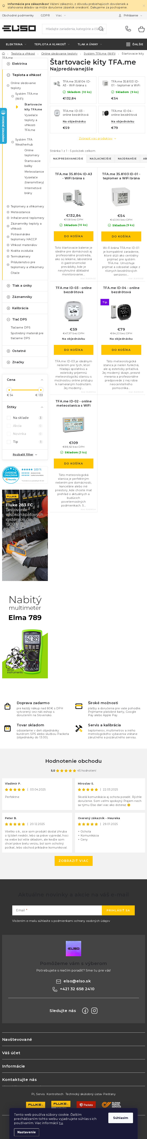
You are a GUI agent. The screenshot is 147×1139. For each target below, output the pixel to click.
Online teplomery (31, 153)
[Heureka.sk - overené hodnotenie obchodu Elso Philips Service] (25, 475)
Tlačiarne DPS (21, 327)
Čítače (15, 273)
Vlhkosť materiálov (24, 245)
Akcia (27, 426)
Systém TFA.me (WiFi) (26, 96)
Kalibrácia (20, 308)
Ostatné (19, 351)
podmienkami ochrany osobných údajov (82, 921)
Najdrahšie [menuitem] (127, 158)
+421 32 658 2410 (129, 29)
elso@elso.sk (77, 981)
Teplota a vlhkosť (26, 75)
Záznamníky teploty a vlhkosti (26, 226)
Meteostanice (34, 171)
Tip (27, 442)
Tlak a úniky (22, 285)
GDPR (45, 15)
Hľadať (101, 29)
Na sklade (27, 418)
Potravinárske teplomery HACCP (24, 237)
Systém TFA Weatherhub (24, 142)
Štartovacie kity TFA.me (33, 107)
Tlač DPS (19, 319)
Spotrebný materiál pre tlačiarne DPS (27, 336)
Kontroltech (55, 1094)
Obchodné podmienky (18, 15)
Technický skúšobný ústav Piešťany (90, 1094)
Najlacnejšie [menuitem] (101, 158)
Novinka (27, 434)
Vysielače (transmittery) (34, 180)
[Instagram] (94, 1011)
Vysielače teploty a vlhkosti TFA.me (31, 122)
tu (61, 1123)
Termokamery (21, 256)
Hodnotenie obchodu (73, 761)
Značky (18, 362)
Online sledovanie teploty (23, 85)
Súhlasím (120, 1118)
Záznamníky (22, 297)
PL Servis (38, 1094)
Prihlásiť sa (118, 910)
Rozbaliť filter (23, 454)
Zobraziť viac (74, 861)
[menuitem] (16, 44)
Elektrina (19, 64)
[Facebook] (85, 1011)
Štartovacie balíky (32, 163)
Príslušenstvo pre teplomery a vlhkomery (27, 264)
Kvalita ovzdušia (22, 250)
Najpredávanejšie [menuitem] (68, 158)
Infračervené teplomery (27, 218)
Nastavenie (26, 1132)
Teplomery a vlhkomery (27, 206)
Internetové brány (33, 190)
